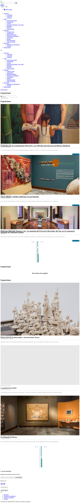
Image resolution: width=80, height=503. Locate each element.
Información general (12, 20)
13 (38, 259)
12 (38, 257)
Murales (9, 39)
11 (38, 256)
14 (38, 260)
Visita (5, 19)
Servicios (9, 27)
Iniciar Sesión (8, 9)
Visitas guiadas (10, 29)
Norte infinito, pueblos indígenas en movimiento (20, 197)
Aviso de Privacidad (9, 497)
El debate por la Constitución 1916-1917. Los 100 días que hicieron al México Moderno (35, 146)
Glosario (9, 46)
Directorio (6, 494)
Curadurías (9, 15)
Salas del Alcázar (11, 42)
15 (38, 261)
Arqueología (10, 37)
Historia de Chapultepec (13, 36)
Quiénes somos (10, 32)
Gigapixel (9, 17)
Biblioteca (9, 26)
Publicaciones (7, 47)
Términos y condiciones (10, 496)
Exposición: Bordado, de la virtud (15, 25)
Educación (6, 43)
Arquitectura (10, 33)
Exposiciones (10, 22)
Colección (6, 13)
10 (38, 254)
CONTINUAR (19, 477)
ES (3, 6)
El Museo (6, 30)
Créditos (6, 499)
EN (6, 6)
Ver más (76, 154)
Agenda (9, 23)
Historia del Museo (11, 34)
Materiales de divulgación (13, 44)
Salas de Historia (11, 40)
